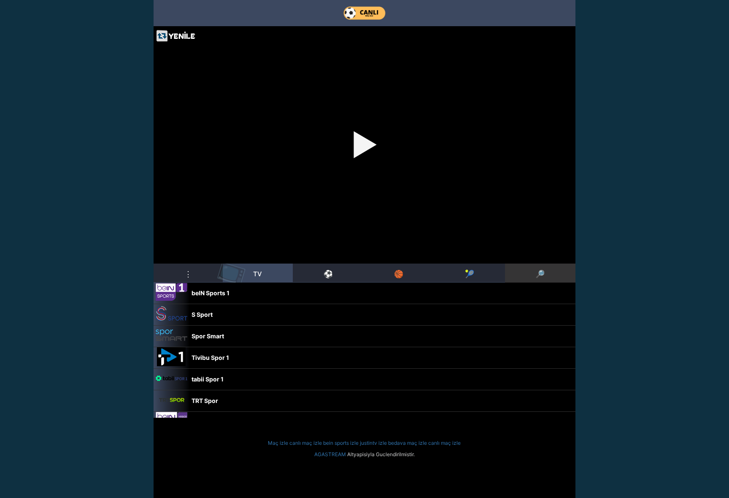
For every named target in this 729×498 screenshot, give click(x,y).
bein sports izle (341, 443)
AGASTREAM (330, 454)
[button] (188, 273)
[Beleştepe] (364, 13)
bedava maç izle (407, 443)
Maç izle (278, 443)
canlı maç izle (305, 443)
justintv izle (373, 443)
